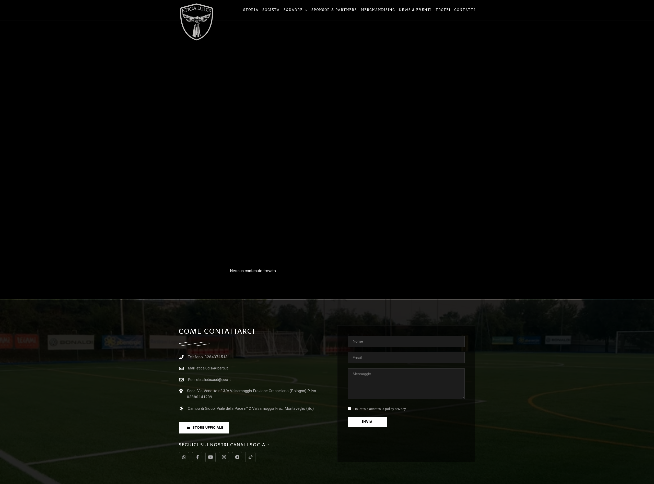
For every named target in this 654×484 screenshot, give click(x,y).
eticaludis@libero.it (212, 368)
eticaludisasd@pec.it (213, 379)
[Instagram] (224, 457)
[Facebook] (197, 457)
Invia (367, 422)
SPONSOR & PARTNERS (334, 10)
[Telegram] (237, 457)
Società (271, 10)
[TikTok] (250, 457)
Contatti (464, 10)
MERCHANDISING (378, 10)
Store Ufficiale (208, 427)
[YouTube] (210, 457)
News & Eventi (415, 10)
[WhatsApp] (184, 457)
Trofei (443, 10)
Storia (251, 10)
